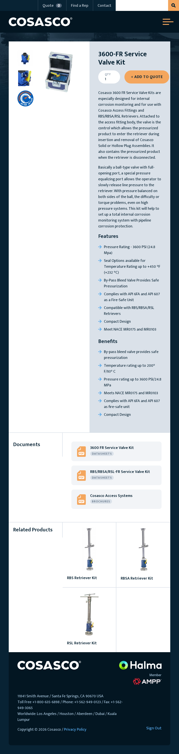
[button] (52, 5)
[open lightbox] (58, 72)
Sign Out (154, 728)
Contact (104, 5)
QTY (108, 74)
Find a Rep (79, 5)
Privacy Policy (75, 729)
